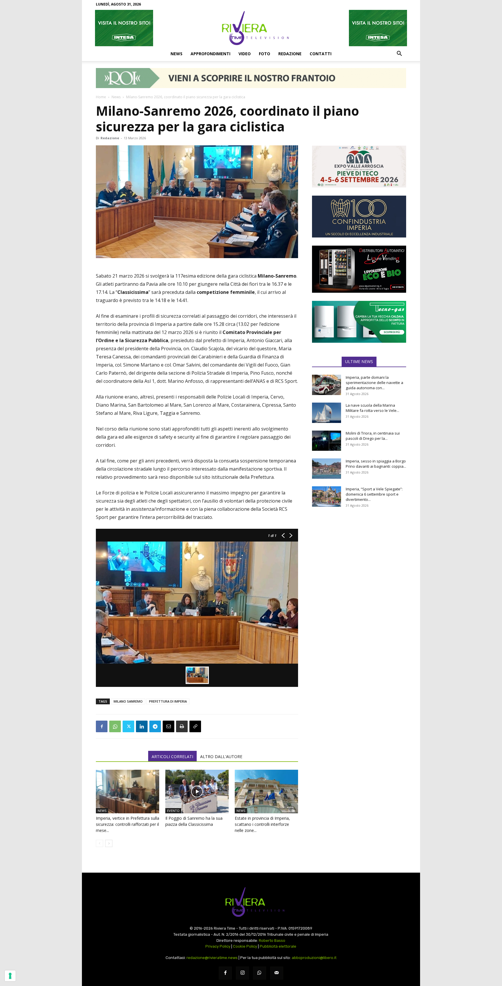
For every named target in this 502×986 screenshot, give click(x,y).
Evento (173, 810)
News (176, 53)
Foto (264, 53)
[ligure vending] (359, 269)
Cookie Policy (245, 946)
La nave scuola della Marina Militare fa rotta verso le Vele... (372, 408)
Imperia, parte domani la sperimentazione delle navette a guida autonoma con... (374, 382)
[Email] (168, 726)
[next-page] (108, 843)
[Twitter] (128, 726)
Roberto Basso (272, 940)
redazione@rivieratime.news (212, 957)
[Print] (182, 726)
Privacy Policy (217, 946)
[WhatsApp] (115, 726)
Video (245, 53)
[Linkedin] (142, 726)
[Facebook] (101, 726)
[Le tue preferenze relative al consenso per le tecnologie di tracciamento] (10, 975)
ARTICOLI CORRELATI (172, 756)
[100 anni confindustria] (359, 216)
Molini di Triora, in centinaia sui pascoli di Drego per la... (373, 436)
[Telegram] (155, 726)
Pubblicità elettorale (278, 946)
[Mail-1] (276, 973)
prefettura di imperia (168, 701)
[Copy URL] (195, 726)
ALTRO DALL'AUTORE (221, 756)
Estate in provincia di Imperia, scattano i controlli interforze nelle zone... (262, 824)
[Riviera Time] (251, 28)
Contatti (320, 53)
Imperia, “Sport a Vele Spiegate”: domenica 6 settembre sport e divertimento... (374, 494)
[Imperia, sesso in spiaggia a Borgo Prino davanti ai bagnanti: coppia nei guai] (326, 468)
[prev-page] (99, 843)
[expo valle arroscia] (359, 166)
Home (101, 96)
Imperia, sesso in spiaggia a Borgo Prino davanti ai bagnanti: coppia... (376, 463)
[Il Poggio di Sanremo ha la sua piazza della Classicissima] (197, 791)
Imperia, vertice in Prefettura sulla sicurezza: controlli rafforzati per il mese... (127, 824)
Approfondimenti (210, 53)
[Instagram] (242, 973)
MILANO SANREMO (128, 701)
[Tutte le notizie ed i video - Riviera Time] (251, 902)
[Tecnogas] (359, 322)
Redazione (290, 53)
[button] (399, 54)
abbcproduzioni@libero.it (314, 957)
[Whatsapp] (259, 973)
